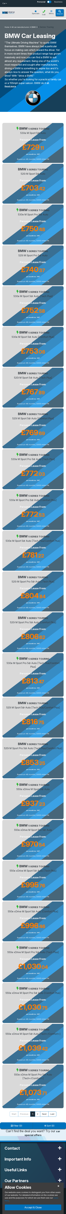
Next (44, 1114)
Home (7, 27)
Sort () (50, 1125)
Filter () (17, 1125)
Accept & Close (33, 1207)
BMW (33, 27)
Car (4, 3)
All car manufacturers (20, 27)
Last (52, 1114)
